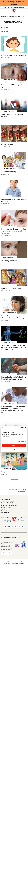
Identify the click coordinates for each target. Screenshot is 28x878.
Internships (4, 511)
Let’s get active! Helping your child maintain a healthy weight (13, 317)
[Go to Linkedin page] (9, 526)
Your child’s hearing (8, 172)
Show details (21, 441)
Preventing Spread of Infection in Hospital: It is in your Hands (13, 378)
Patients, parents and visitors (11, 16)
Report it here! (21, 491)
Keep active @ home (9, 472)
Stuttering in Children (9, 260)
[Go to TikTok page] (19, 526)
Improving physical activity (11, 288)
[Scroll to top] (25, 869)
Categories (4, 27)
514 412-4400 (5, 499)
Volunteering (5, 512)
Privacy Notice (7, 563)
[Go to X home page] (12, 526)
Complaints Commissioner (9, 505)
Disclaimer (21, 563)
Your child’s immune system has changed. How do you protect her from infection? (13, 347)
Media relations (6, 507)
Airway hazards (7, 144)
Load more (14, 479)
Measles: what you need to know (13, 55)
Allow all (14, 445)
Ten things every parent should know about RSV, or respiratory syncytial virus (13, 85)
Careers (3, 509)
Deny (14, 449)
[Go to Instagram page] (15, 526)
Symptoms (4, 31)
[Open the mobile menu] (25, 11)
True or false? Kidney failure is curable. (12, 115)
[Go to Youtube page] (22, 526)
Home (2, 16)
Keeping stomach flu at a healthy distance (13, 200)
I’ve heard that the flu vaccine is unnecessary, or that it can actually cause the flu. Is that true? (13, 410)
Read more (14, 4)
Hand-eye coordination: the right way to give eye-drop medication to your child (13, 231)
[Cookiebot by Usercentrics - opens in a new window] (20, 427)
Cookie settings (15, 563)
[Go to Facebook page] (5, 526)
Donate (5, 553)
